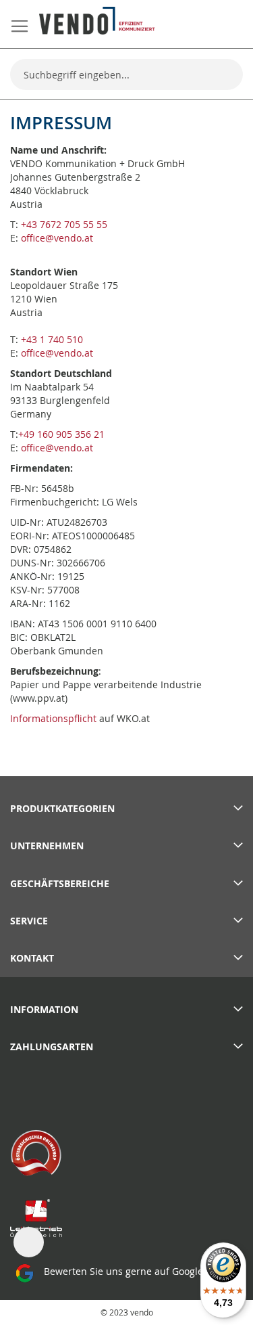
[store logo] (97, 21)
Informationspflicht (53, 718)
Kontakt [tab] (32, 958)
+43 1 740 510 (52, 339)
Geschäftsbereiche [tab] (59, 883)
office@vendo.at (57, 237)
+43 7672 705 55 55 (64, 224)
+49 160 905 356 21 (61, 434)
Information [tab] (44, 1009)
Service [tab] (29, 921)
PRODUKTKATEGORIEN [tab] (62, 808)
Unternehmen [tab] (47, 845)
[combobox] (126, 74)
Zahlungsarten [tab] (51, 1046)
